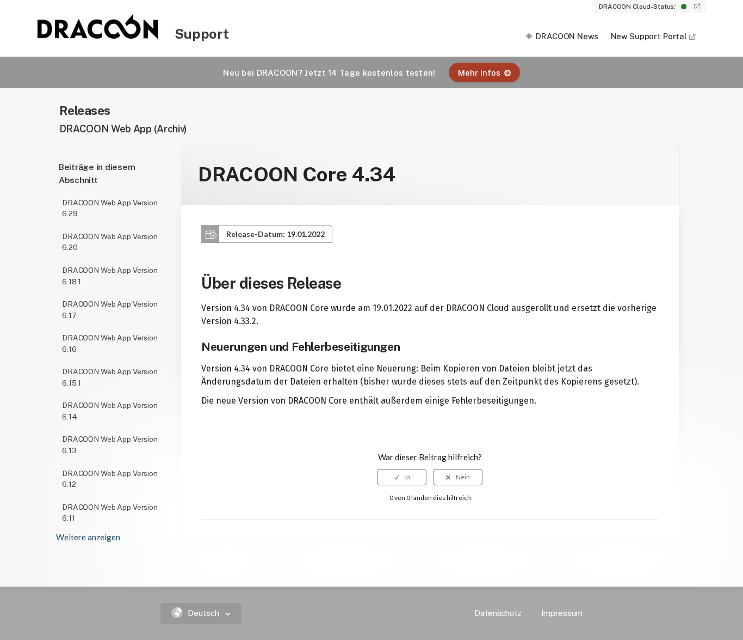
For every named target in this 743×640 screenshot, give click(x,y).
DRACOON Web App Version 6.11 (110, 513)
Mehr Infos (479, 72)
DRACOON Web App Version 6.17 (110, 310)
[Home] (98, 35)
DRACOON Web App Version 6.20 (110, 242)
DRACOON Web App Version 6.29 (110, 208)
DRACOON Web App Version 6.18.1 (110, 276)
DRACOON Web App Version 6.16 (110, 343)
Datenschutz (497, 613)
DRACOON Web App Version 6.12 (110, 479)
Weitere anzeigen (88, 537)
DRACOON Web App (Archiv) (123, 129)
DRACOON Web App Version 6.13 (110, 445)
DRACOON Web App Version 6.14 (110, 411)
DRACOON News (567, 36)
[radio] (401, 477)
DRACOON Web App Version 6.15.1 (110, 377)
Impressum (562, 613)
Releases (85, 110)
